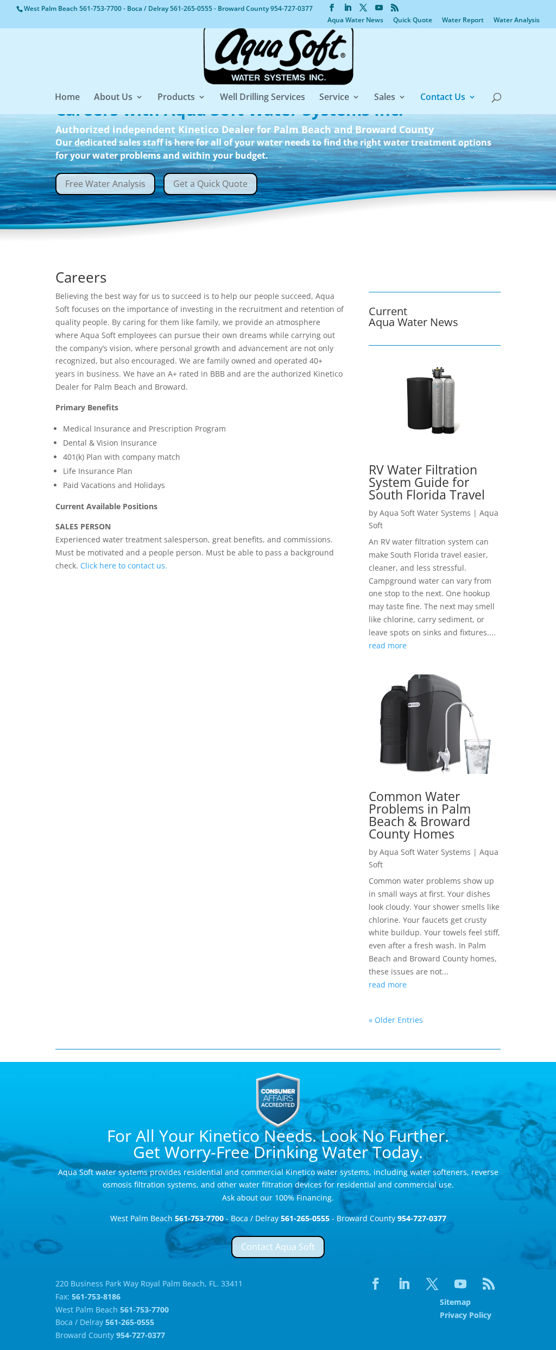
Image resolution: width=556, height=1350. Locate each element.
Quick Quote (412, 20)
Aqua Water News (355, 20)
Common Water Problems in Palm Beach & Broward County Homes (420, 815)
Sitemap (455, 1302)
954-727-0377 (291, 8)
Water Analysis (517, 20)
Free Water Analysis (105, 184)
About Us (113, 98)
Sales (384, 98)
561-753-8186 (96, 1296)
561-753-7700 (101, 8)
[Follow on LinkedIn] (404, 1284)
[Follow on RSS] (489, 1284)
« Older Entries (396, 1020)
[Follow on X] (432, 1284)
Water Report (463, 20)
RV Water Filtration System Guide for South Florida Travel (427, 482)
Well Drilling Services (262, 98)
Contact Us (442, 98)
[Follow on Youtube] (460, 1284)
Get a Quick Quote (210, 184)
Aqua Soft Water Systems (425, 513)
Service (334, 98)
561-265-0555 (192, 8)
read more (388, 645)
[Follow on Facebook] (376, 1284)
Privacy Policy (465, 1315)
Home (67, 98)
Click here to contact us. (123, 565)
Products (176, 98)
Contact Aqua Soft (278, 1247)
